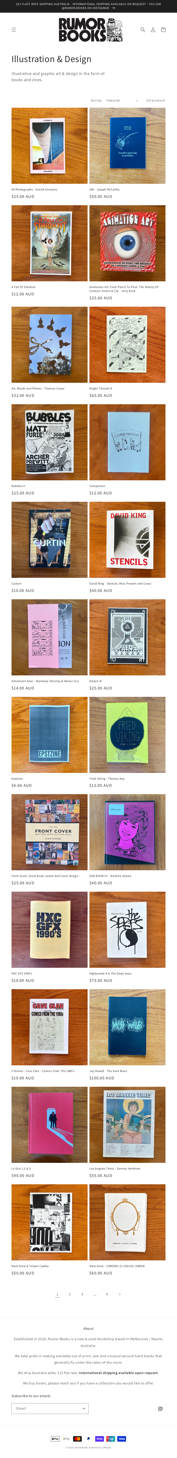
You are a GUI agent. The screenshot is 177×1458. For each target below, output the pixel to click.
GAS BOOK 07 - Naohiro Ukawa (110, 876)
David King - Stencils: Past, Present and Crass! (120, 583)
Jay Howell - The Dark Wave (108, 1071)
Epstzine (17, 779)
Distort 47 (95, 681)
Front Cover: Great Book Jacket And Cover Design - (46, 876)
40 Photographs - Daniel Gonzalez (34, 189)
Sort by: (96, 100)
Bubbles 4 (18, 486)
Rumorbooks (81, 1447)
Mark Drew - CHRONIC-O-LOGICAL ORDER (117, 1266)
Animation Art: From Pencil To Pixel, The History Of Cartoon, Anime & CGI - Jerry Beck (124, 289)
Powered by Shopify (100, 1447)
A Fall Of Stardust (23, 287)
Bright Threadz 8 (100, 388)
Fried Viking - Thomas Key (107, 779)
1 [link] (57, 1294)
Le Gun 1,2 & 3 (21, 1168)
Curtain (16, 583)
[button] (14, 30)
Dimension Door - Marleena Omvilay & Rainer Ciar (45, 681)
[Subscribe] (83, 1408)
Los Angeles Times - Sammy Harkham (115, 1168)
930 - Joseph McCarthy (104, 189)
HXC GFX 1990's (22, 973)
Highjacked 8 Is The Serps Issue (110, 973)
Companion (97, 486)
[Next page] (120, 1294)
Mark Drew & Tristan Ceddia (30, 1266)
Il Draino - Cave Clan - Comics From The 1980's (43, 1071)
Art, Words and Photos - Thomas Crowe (38, 388)
